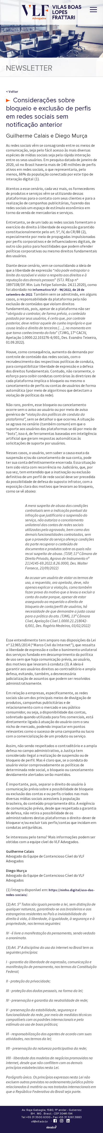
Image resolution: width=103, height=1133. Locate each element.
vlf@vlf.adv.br (39, 1121)
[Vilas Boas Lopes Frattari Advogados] (51, 13)
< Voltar (12, 91)
